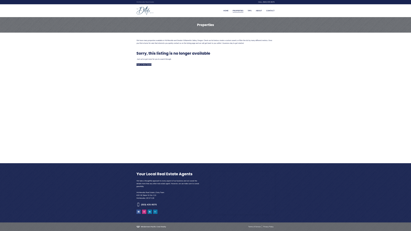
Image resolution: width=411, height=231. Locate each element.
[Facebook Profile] (138, 212)
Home (225, 11)
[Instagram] (144, 212)
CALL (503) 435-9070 (266, 2)
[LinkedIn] (150, 212)
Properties (238, 11)
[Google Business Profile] (155, 212)
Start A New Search (143, 64)
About (259, 11)
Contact (270, 11)
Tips (250, 11)
